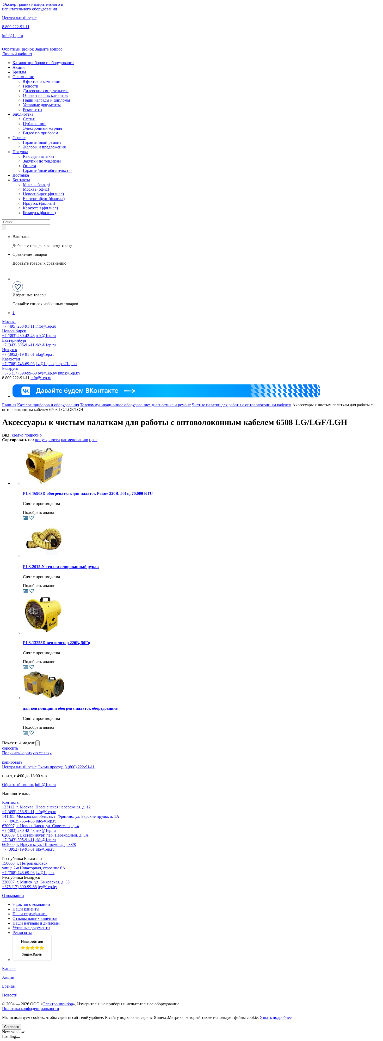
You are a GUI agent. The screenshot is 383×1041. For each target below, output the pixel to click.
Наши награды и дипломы (46, 100)
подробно (33, 435)
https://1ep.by (69, 373)
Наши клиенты (26, 909)
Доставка (21, 175)
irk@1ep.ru (45, 354)
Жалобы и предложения (44, 147)
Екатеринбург (14, 340)
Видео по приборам (40, 133)
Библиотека (23, 114)
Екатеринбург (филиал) (44, 198)
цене (93, 440)
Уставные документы (42, 105)
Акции (19, 67)
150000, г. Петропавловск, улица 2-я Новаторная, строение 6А (33, 865)
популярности (47, 440)
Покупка (20, 151)
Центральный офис (19, 18)
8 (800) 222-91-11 (80, 767)
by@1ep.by (47, 373)
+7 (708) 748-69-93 (18, 363)
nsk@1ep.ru (46, 335)
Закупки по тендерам (42, 161)
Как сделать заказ (38, 156)
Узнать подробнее (276, 1017)
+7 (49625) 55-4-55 (18, 821)
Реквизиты (32, 109)
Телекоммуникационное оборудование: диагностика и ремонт (135, 405)
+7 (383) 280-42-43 (18, 335)
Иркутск (9, 349)
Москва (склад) (36, 184)
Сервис (19, 137)
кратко (17, 435)
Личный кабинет (17, 54)
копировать (12, 762)
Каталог (9, 968)
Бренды (19, 72)
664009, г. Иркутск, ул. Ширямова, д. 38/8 (39, 844)
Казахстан (11, 359)
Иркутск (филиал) (39, 203)
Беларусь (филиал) (39, 212)
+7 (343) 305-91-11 (18, 345)
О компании (23, 76)
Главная (9, 405)
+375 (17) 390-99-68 (19, 373)
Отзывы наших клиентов (45, 95)
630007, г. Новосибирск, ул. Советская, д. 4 (40, 826)
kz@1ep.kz (45, 363)
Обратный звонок (18, 49)
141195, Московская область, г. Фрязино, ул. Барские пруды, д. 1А (60, 816)
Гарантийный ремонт (42, 142)
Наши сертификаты (30, 914)
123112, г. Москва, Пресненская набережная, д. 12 (46, 807)
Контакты (21, 180)
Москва (9, 321)
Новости (30, 86)
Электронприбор (58, 1004)
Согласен (11, 1027)
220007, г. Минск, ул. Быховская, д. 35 (36, 882)
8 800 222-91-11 (15, 26)
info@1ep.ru (12, 35)
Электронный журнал (42, 128)
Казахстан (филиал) (40, 208)
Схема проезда (51, 767)
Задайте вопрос (48, 49)
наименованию (74, 440)
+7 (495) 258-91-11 (18, 326)
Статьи (29, 119)
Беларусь (10, 368)
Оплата (29, 166)
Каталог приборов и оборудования (43, 62)
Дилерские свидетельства (46, 91)
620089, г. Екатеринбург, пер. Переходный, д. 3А (45, 835)
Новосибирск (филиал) (43, 194)
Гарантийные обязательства (47, 170)
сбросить (10, 748)
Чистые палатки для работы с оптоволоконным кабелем (241, 405)
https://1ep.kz (66, 363)
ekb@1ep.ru (45, 345)
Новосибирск (14, 331)
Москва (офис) (36, 189)
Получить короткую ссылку (27, 753)
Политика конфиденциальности (30, 1008)
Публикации (34, 123)
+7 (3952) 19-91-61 (18, 354)
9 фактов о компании (41, 81)
